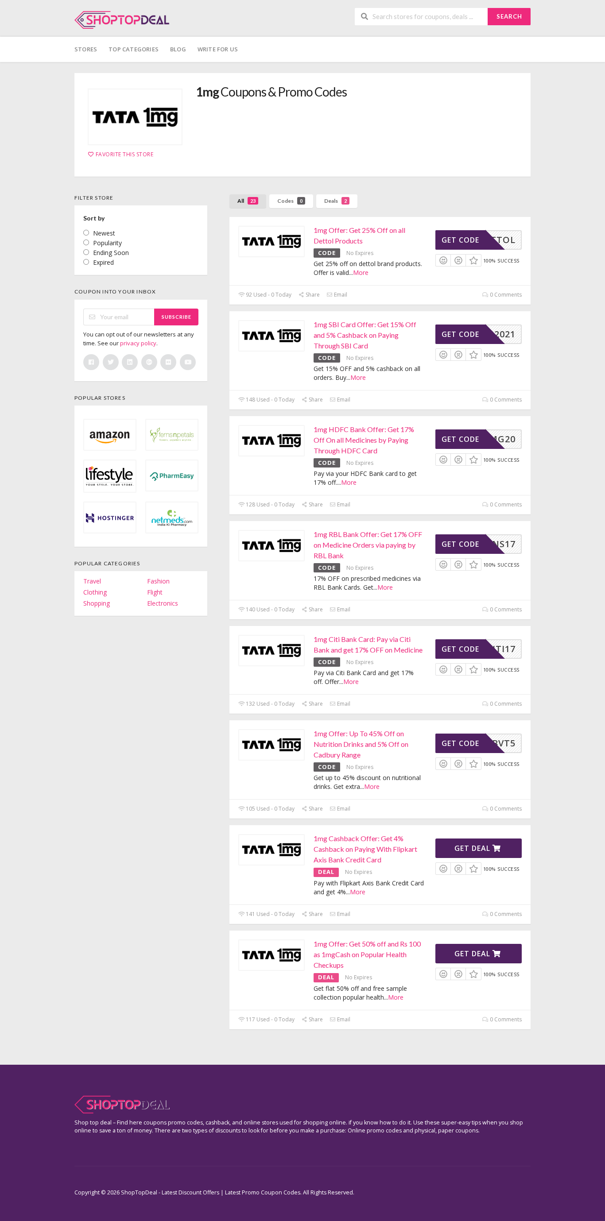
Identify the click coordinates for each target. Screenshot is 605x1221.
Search (509, 16)
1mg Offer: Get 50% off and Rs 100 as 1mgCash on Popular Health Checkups (367, 954)
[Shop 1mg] (135, 117)
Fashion (158, 581)
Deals (335, 200)
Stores (85, 49)
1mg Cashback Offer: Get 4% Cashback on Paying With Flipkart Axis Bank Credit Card (365, 849)
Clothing (95, 592)
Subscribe (176, 317)
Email (340, 294)
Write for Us (218, 49)
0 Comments (505, 294)
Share (312, 294)
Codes (289, 200)
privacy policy (138, 343)
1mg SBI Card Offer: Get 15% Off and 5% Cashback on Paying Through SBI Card (365, 335)
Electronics (162, 603)
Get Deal (473, 848)
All (246, 200)
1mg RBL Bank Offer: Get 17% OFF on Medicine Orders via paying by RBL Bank (368, 545)
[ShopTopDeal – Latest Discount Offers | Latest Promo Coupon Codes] (122, 19)
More (360, 272)
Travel (92, 581)
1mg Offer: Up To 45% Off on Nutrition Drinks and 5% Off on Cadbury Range (361, 744)
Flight (155, 592)
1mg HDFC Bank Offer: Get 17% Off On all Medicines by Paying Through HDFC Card (364, 440)
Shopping (96, 603)
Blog (178, 49)
